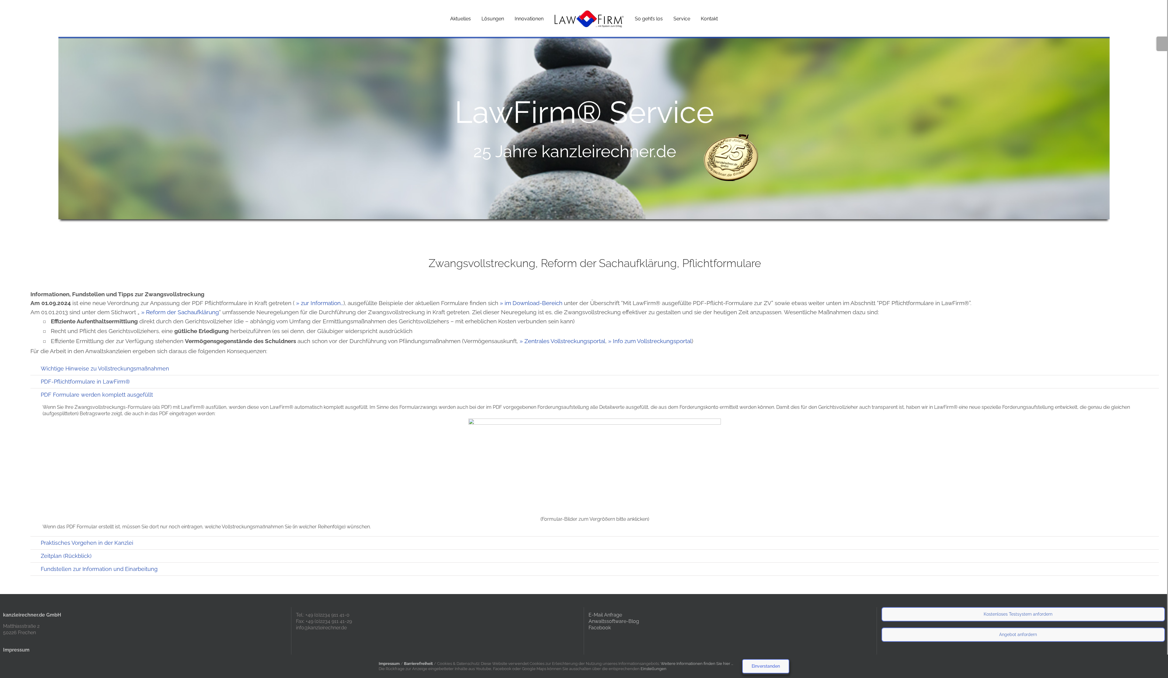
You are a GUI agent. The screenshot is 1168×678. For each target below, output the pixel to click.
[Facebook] (590, 640)
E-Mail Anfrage (605, 615)
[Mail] (615, 640)
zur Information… (322, 303)
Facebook (600, 628)
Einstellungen (654, 668)
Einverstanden (766, 666)
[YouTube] (598, 640)
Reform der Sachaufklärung (182, 312)
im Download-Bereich (533, 303)
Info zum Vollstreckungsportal (652, 341)
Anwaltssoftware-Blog (614, 621)
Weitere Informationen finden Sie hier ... (697, 663)
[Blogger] (607, 640)
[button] (594, 368)
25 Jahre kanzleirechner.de (574, 151)
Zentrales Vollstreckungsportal (564, 341)
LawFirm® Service (584, 112)
